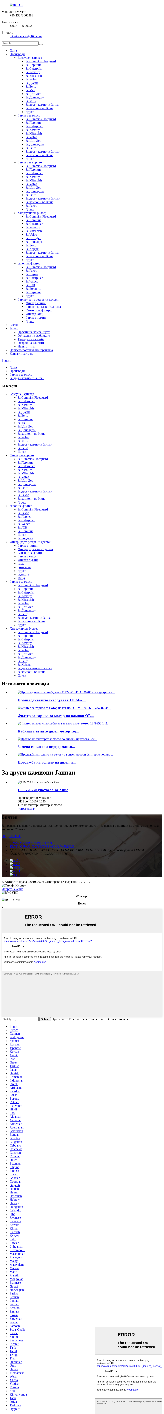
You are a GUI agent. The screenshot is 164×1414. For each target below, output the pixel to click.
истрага (23, 808)
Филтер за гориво (30, 162)
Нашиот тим (26, 346)
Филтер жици (35, 314)
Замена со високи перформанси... (46, 746)
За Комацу (33, 72)
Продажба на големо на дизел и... (47, 762)
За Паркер (32, 274)
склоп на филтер (29, 263)
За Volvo (31, 79)
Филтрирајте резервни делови (38, 299)
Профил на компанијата (34, 332)
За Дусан (32, 83)
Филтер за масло (29, 115)
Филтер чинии (36, 303)
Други (30, 111)
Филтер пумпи (36, 317)
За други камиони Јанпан (43, 104)
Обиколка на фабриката (34, 335)
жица (21, 578)
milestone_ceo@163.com (26, 36)
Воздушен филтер (30, 57)
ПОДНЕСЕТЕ (11, 836)
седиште (23, 574)
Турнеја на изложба (31, 339)
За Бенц (31, 86)
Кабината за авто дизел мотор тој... (48, 731)
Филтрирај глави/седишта (43, 306)
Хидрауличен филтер (32, 213)
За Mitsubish (34, 75)
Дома (13, 50)
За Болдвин (33, 288)
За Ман (30, 90)
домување (24, 567)
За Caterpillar (34, 68)
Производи (17, 54)
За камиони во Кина (39, 108)
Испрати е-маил (12, 889)
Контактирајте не (21, 353)
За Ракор (31, 205)
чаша (21, 563)
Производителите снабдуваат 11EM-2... (52, 700)
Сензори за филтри (39, 310)
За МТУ (31, 101)
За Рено (23, 448)
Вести (14, 324)
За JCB (30, 285)
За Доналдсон (35, 97)
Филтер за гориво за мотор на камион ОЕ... (56, 716)
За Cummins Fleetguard (41, 61)
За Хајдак (32, 249)
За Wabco (32, 281)
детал (31, 808)
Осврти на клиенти (31, 342)
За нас (14, 328)
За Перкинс (33, 65)
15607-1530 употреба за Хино (43, 790)
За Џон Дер (33, 93)
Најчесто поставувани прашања (31, 350)
